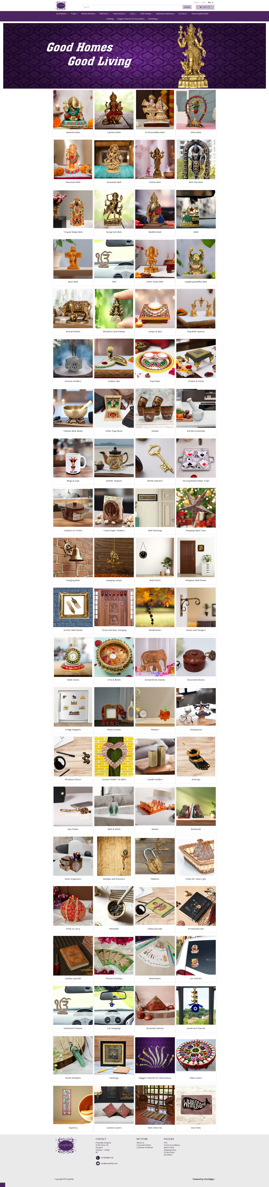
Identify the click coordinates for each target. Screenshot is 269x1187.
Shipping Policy (170, 1150)
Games (155, 829)
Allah (195, 231)
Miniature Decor (73, 779)
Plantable (114, 928)
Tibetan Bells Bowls (73, 430)
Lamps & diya (155, 331)
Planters (155, 729)
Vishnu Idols (155, 182)
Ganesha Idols (73, 132)
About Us (140, 1143)
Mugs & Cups (73, 480)
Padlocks (155, 878)
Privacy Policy (169, 1152)
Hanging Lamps (114, 580)
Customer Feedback (145, 1147)
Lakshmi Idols (114, 132)
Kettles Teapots (114, 480)
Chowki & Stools (196, 381)
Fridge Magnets (73, 729)
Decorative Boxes (196, 679)
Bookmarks (155, 978)
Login (203, 2)
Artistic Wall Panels (73, 630)
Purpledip (69, 1179)
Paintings (110, 19)
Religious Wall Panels (196, 580)
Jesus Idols (73, 281)
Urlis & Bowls (114, 679)
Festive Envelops (114, 978)
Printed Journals (196, 928)
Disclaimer (168, 1155)
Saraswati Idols (114, 182)
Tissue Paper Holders (114, 530)
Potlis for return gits (196, 878)
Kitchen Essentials (196, 430)
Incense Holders (73, 381)
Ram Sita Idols (196, 182)
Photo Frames (114, 729)
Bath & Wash (114, 829)
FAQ (165, 1143)
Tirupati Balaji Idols (73, 231)
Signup (196, 2)
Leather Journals (73, 978)
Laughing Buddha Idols (196, 281)
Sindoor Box (114, 381)
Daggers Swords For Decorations (131, 19)
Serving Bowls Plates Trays (196, 480)
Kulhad (155, 430)
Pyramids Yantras (155, 1028)
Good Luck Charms (196, 1028)
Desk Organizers (73, 878)
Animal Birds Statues (155, 679)
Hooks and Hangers (196, 630)
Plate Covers (196, 1077)
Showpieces (196, 729)
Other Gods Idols (155, 281)
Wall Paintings (155, 530)
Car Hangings (114, 1028)
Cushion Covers (114, 1127)
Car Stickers (196, 978)
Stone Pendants (73, 1077)
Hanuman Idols (73, 182)
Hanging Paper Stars (196, 530)
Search (187, 7)
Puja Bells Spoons (196, 331)
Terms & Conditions (172, 1145)
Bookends (196, 829)
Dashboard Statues (73, 1028)
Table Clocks (73, 679)
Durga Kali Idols (114, 231)
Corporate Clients (144, 1145)
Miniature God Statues (114, 331)
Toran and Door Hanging (114, 630)
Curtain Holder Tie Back (114, 779)
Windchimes (155, 630)
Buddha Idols (155, 231)
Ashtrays (196, 779)
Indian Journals (155, 928)
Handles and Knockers (114, 878)
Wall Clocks (155, 580)
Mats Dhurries (155, 1127)
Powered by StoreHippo (203, 1179)
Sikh (114, 281)
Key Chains (73, 829)
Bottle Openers (155, 480)
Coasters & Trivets (73, 530)
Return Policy (169, 1147)
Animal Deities (73, 331)
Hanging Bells (73, 580)
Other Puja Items (114, 430)
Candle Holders (155, 779)
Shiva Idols (196, 132)
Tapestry (73, 1127)
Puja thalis (155, 381)
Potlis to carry (73, 928)
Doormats (196, 1127)
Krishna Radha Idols (155, 132)
